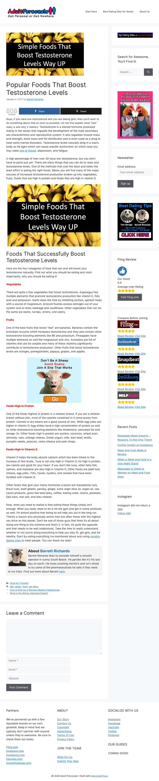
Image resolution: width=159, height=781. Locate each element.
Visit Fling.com (130, 297)
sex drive (33, 586)
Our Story (63, 719)
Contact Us (64, 723)
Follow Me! (124, 513)
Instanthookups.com (18, 763)
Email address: (127, 166)
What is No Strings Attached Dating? (29, 593)
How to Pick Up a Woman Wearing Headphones (35, 590)
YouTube (113, 727)
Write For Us (64, 757)
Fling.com (12, 747)
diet (12, 586)
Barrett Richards (55, 551)
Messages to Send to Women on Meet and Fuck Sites (134, 472)
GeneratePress (99, 775)
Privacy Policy (65, 739)
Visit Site (140, 336)
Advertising (64, 731)
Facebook (114, 723)
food (25, 586)
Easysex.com (14, 759)
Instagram (114, 719)
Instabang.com (15, 755)
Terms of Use (65, 735)
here (62, 571)
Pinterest (113, 735)
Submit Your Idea (68, 761)
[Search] (148, 72)
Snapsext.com (15, 751)
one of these (27, 150)
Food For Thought (19, 583)
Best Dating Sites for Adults (118, 11)
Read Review (126, 336)
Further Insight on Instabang (135, 445)
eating (18, 586)
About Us (145, 11)
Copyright (63, 727)
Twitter (112, 731)
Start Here (91, 11)
